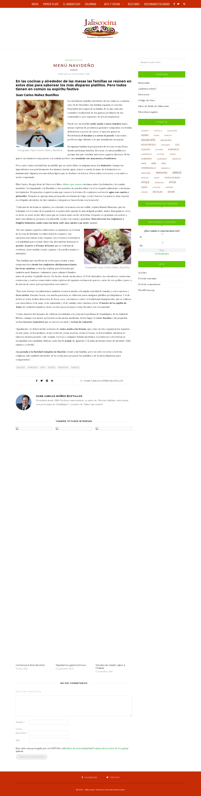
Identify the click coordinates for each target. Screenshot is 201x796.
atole (145, 182)
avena (144, 187)
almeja (173, 154)
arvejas (145, 178)
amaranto (176, 159)
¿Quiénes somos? (147, 88)
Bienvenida (143, 82)
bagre (171, 192)
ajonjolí (145, 149)
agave (156, 135)
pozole (51, 367)
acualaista (172, 131)
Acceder (142, 272)
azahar (144, 192)
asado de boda (172, 178)
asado (156, 178)
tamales (75, 367)
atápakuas (159, 183)
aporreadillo (148, 168)
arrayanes (146, 173)
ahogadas (165, 145)
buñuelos (32, 367)
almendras (162, 159)
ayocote (156, 187)
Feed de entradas (147, 278)
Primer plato (73, 60)
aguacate (148, 140)
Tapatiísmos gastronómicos (71, 665)
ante (143, 163)
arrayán (161, 173)
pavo (43, 367)
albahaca (173, 149)
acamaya (145, 131)
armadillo (165, 168)
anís (153, 163)
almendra (146, 159)
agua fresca (148, 145)
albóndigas (146, 154)
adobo (145, 135)
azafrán (169, 187)
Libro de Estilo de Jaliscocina (153, 106)
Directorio (143, 94)
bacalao (21, 367)
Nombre (20, 722)
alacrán (159, 149)
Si (141, 237)
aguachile (165, 140)
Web (18, 740)
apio (163, 163)
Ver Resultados (162, 253)
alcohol (161, 154)
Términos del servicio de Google (109, 748)
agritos (168, 135)
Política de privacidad (76, 748)
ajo (177, 145)
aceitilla (158, 131)
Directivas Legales (148, 112)
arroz (177, 172)
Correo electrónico (21, 731)
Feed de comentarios (149, 284)
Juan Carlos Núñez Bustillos (103, 380)
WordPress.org (146, 290)
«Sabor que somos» (72, 184)
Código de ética (146, 100)
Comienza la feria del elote (30, 665)
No (141, 245)
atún (172, 182)
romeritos (63, 367)
